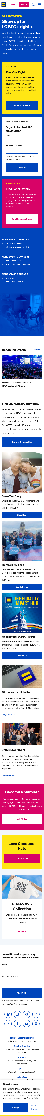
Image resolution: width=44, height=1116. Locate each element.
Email (13, 135)
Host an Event (22, 1077)
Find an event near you (15, 281)
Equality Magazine (22, 1046)
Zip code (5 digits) (19, 146)
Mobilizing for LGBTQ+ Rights (18, 636)
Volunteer (9, 278)
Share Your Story (11, 496)
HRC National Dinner (13, 386)
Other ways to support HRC (17, 247)
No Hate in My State (13, 564)
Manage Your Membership (22, 1038)
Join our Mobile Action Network (19, 264)
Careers (22, 1057)
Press (22, 1069)
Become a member (13, 243)
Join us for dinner (12, 261)
